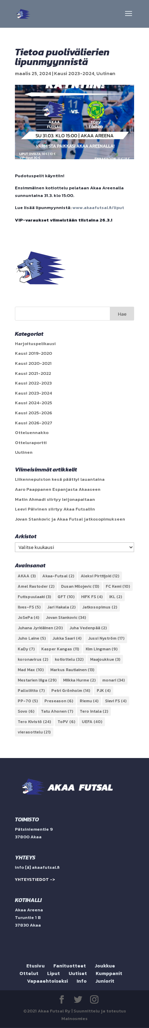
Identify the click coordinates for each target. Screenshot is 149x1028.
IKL (115, 597)
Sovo (26, 711)
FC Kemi (118, 586)
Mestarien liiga (37, 680)
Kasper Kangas (60, 649)
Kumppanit (109, 973)
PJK (104, 690)
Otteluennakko (32, 432)
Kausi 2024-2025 (33, 402)
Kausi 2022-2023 (33, 383)
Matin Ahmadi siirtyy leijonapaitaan (55, 499)
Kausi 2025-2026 (33, 412)
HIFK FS (92, 597)
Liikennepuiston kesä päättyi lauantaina (60, 479)
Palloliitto (31, 690)
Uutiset (78, 973)
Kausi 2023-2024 (74, 73)
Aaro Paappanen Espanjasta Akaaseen (57, 489)
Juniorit (104, 981)
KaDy (26, 649)
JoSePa (28, 617)
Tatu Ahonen (57, 711)
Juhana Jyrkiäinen (40, 628)
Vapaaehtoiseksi (47, 981)
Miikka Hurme (79, 680)
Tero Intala (94, 711)
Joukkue (105, 966)
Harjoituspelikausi (35, 343)
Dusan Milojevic (80, 586)
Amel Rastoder (36, 586)
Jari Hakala (61, 607)
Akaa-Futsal (58, 576)
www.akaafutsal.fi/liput (98, 207)
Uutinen (105, 73)
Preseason (58, 701)
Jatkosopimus (99, 607)
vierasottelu (34, 732)
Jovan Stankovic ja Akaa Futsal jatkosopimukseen (70, 519)
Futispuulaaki (34, 597)
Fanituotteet (69, 966)
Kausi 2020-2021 (33, 363)
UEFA (92, 722)
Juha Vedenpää (88, 628)
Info (82, 981)
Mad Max (31, 670)
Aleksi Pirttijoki (100, 576)
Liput (53, 973)
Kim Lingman (101, 649)
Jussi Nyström (106, 638)
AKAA (27, 576)
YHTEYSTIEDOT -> (35, 879)
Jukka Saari (66, 638)
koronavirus (33, 659)
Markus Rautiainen (72, 670)
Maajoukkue (105, 659)
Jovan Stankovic (66, 617)
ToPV (66, 722)
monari (113, 680)
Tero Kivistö (34, 722)
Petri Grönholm (70, 690)
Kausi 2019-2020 (33, 353)
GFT (66, 597)
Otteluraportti (31, 442)
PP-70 (28, 701)
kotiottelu (69, 659)
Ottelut (28, 973)
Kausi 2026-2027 (33, 423)
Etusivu (35, 966)
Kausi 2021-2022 (33, 373)
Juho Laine (32, 638)
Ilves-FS (29, 607)
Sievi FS (115, 701)
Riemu (89, 701)
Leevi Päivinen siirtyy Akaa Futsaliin (55, 509)
